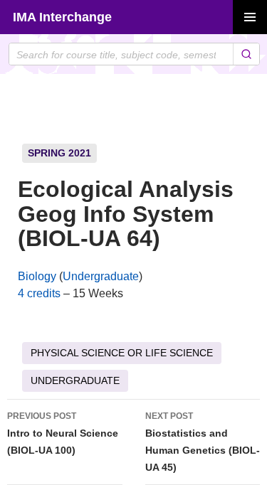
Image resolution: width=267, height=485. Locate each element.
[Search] (246, 54)
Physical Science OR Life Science (122, 352)
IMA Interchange (62, 17)
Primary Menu (250, 17)
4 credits (39, 293)
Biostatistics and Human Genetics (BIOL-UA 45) (202, 442)
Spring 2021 (59, 153)
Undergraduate (101, 276)
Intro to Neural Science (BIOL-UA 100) (62, 433)
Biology (37, 276)
